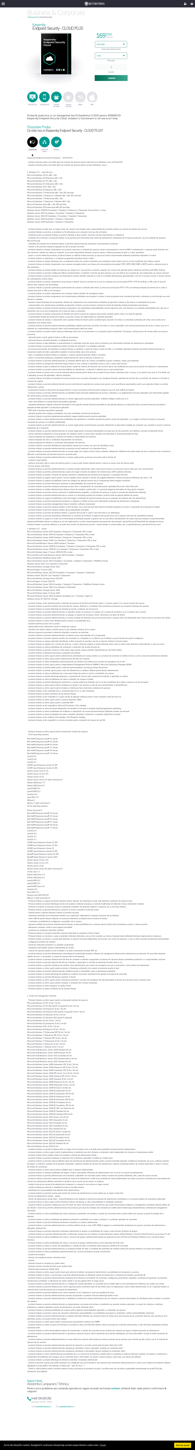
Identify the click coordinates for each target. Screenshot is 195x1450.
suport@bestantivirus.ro (66, 1407)
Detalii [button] (103, 1445)
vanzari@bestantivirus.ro (43, 1407)
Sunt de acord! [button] (182, 1445)
